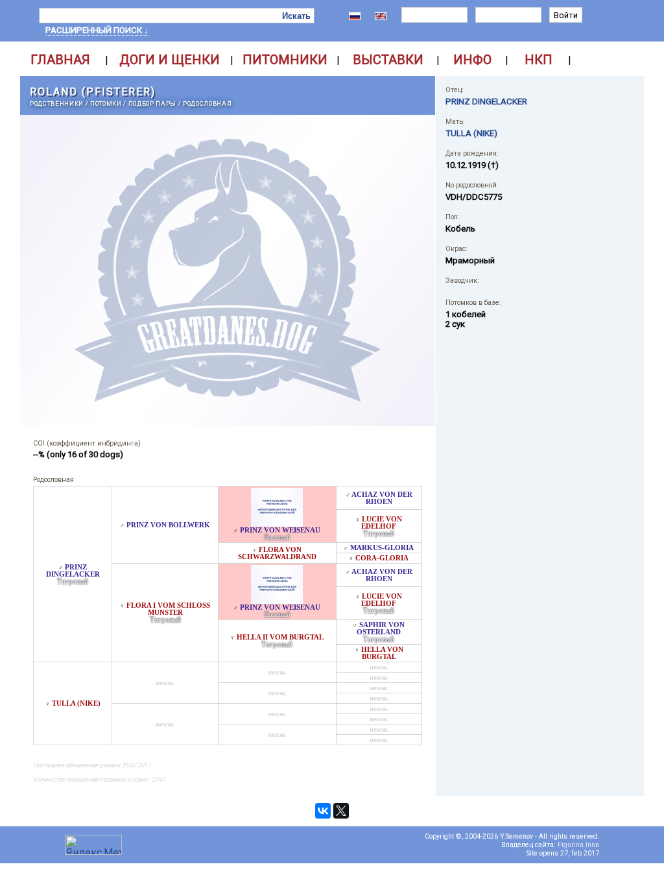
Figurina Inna (578, 845)
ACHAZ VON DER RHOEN (381, 498)
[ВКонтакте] (323, 811)
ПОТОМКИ (106, 103)
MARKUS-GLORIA (382, 547)
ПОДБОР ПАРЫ (152, 103)
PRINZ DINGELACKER (73, 571)
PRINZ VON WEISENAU (280, 530)
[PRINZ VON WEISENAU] (277, 523)
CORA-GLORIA (382, 558)
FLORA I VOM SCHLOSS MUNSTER (168, 609)
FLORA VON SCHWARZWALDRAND (277, 553)
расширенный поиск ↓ (96, 30)
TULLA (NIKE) (76, 703)
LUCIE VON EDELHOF (381, 523)
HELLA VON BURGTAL (382, 653)
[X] (341, 811)
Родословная (207, 103)
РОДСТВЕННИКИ (57, 103)
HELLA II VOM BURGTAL (280, 637)
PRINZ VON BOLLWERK (168, 525)
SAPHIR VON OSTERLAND (381, 628)
